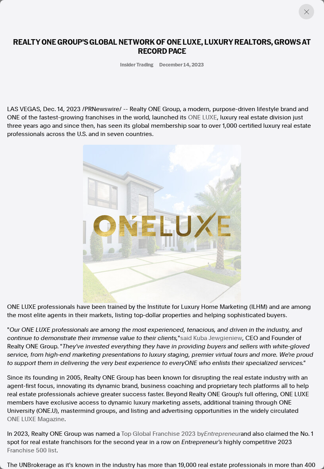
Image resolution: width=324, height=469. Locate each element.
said (211, 338)
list (52, 450)
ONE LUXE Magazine (35, 419)
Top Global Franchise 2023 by (162, 433)
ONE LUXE (202, 117)
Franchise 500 (27, 450)
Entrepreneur (222, 433)
